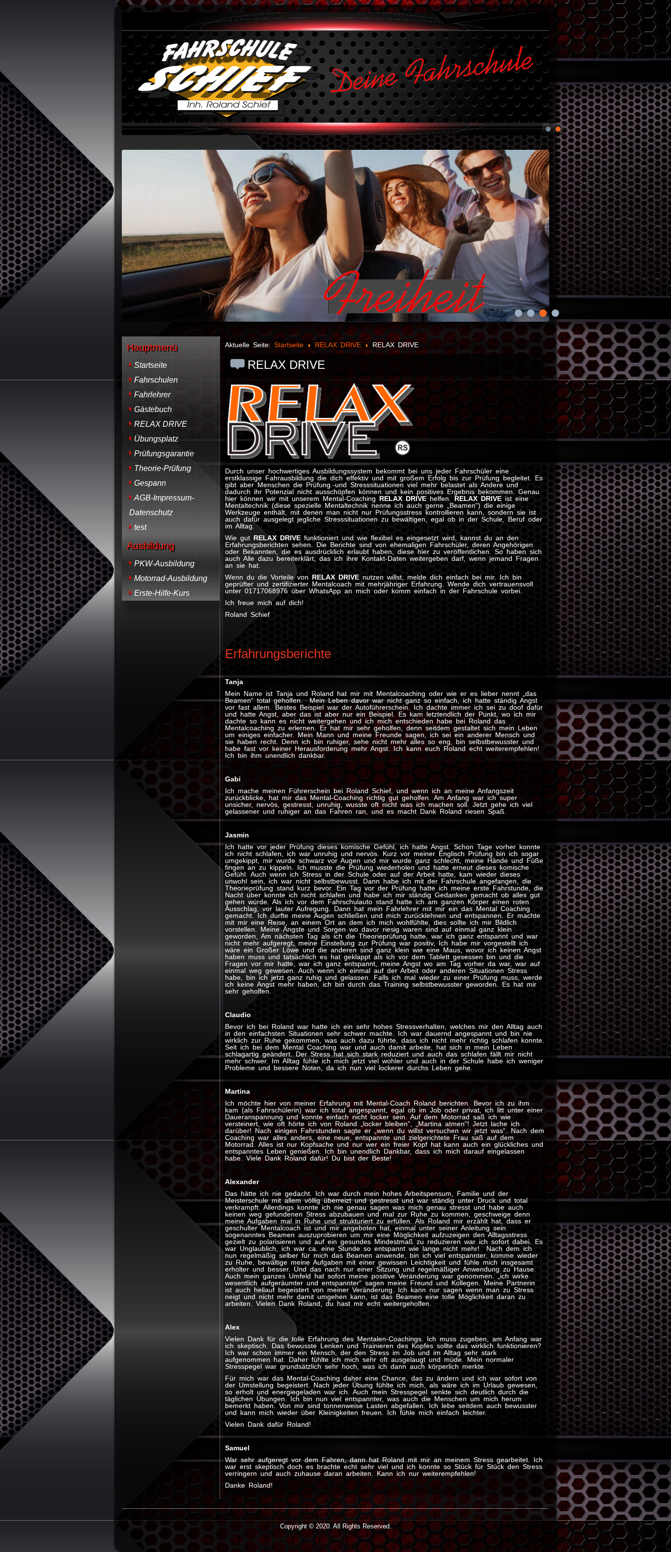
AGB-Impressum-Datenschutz (161, 505)
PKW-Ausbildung (164, 563)
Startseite (150, 365)
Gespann (150, 483)
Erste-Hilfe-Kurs (162, 593)
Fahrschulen (156, 380)
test (140, 527)
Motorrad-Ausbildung (170, 578)
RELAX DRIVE (160, 424)
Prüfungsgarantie (164, 453)
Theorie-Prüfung (162, 468)
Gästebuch (153, 409)
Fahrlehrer (152, 394)
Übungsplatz (156, 439)
